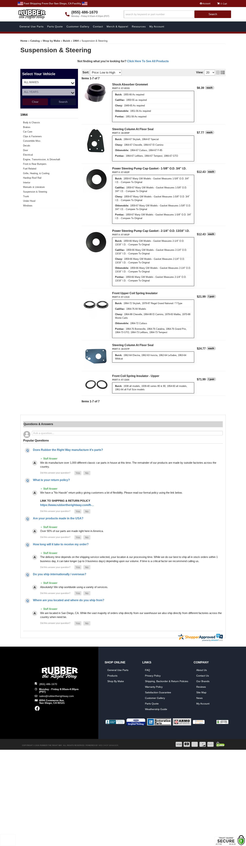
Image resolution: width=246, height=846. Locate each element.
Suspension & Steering (35, 191)
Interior (26, 182)
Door (25, 150)
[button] (177, 14)
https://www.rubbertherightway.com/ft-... (67, 505)
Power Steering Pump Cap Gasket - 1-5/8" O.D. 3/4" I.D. (149, 168)
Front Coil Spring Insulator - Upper (135, 375)
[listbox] (48, 82)
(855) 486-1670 (48, 684)
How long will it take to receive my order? (61, 544)
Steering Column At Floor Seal (132, 129)
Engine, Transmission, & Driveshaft (41, 159)
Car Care (27, 131)
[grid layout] (218, 72)
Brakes (26, 127)
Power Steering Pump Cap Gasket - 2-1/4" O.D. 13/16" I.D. (151, 230)
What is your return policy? (51, 479)
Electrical (28, 154)
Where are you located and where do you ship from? (68, 600)
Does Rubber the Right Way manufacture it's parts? (68, 449)
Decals (26, 145)
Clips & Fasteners (32, 136)
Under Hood (29, 201)
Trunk (26, 196)
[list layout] (223, 72)
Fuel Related (29, 168)
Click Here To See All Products (148, 61)
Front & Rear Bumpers (34, 164)
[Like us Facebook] (37, 709)
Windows (27, 205)
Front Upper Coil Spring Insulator (135, 293)
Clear (35, 101)
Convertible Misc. (32, 141)
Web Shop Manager (108, 745)
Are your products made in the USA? (58, 518)
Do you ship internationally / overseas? (59, 574)
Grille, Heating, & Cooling (36, 173)
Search (63, 101)
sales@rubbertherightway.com (56, 696)
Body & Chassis (31, 122)
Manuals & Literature (34, 187)
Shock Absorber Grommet (130, 84)
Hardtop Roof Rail (32, 177)
